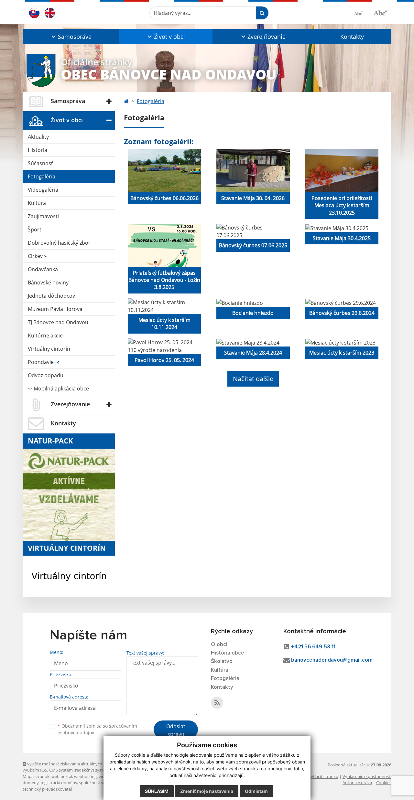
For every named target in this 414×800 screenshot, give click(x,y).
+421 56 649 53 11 (313, 647)
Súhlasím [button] (157, 791)
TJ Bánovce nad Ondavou (58, 322)
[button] (71, 36)
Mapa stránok (36, 776)
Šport (34, 229)
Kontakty (352, 36)
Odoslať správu (175, 730)
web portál (61, 776)
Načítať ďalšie (253, 378)
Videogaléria (43, 189)
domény (30, 782)
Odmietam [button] (256, 791)
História (37, 150)
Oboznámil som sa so (97, 729)
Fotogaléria (41, 176)
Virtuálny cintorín (49, 348)
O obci (219, 644)
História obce (227, 653)
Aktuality (38, 136)
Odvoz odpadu (45, 375)
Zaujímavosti (43, 216)
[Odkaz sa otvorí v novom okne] (217, 703)
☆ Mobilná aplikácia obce (58, 388)
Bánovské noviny (48, 282)
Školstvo (222, 661)
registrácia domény (58, 782)
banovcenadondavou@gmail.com (332, 660)
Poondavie (41, 362)
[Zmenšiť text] (361, 12)
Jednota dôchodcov (51, 295)
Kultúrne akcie (45, 335)
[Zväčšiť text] (380, 12)
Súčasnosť (40, 163)
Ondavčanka (43, 269)
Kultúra (37, 203)
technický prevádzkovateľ (47, 789)
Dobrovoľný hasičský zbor (59, 242)
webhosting (85, 776)
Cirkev (36, 256)
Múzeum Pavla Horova (55, 309)
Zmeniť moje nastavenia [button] (206, 791)
